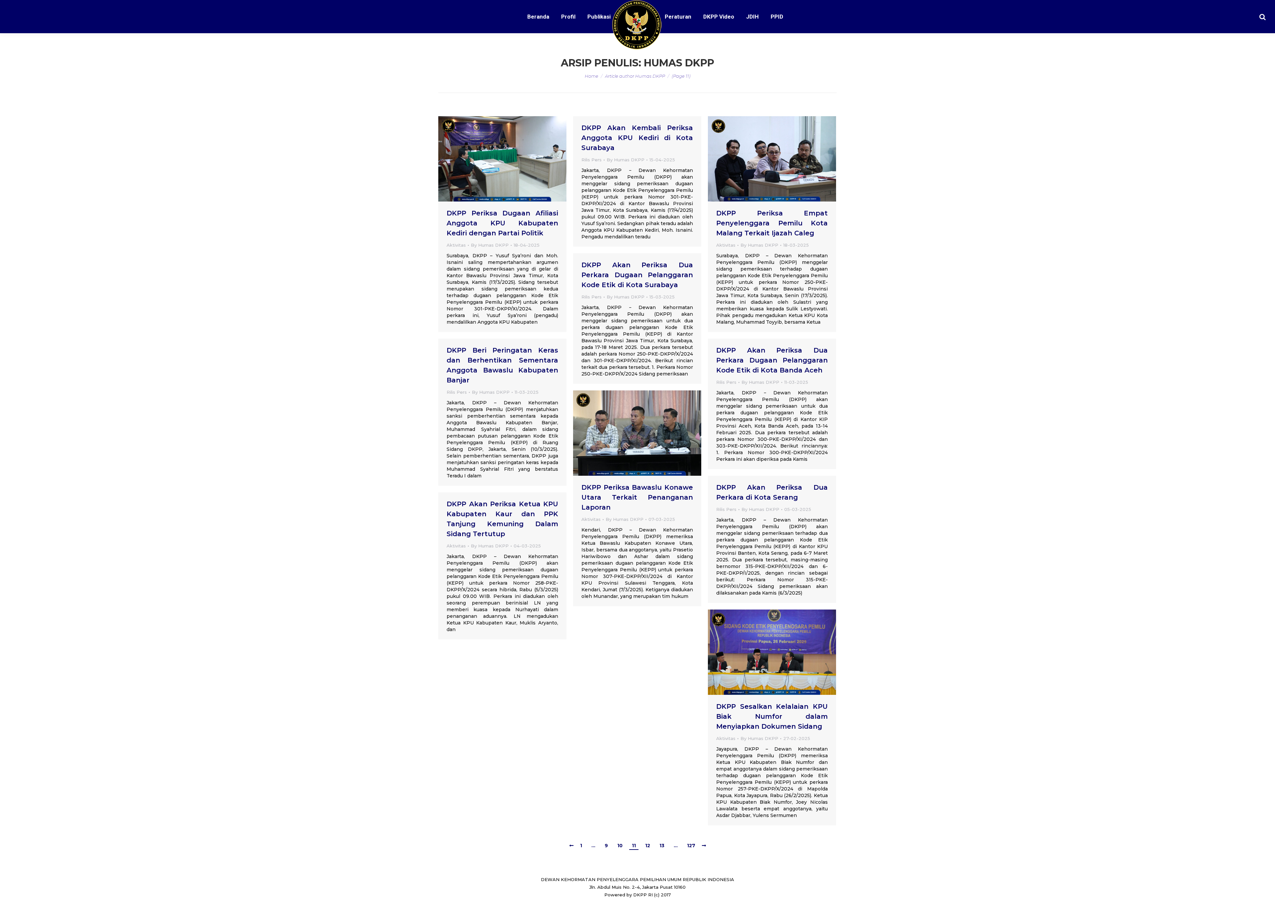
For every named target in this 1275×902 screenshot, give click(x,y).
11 (634, 846)
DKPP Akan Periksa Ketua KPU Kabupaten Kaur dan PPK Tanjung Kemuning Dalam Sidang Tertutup (502, 519)
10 (620, 846)
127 (691, 846)
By (490, 245)
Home (591, 76)
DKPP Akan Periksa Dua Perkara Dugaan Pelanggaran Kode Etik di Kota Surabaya (637, 275)
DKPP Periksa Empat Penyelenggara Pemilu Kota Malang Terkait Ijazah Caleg (772, 223)
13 (661, 846)
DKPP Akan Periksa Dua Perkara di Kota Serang (772, 492)
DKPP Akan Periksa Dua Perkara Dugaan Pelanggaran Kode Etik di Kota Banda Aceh (772, 360)
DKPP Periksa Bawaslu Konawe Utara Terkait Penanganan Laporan (637, 497)
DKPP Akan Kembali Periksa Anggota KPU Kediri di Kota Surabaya (637, 138)
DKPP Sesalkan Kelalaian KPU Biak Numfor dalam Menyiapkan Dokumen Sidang (772, 716)
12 (647, 846)
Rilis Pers (591, 159)
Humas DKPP (679, 63)
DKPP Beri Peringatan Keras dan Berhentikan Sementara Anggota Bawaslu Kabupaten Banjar (502, 365)
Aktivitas (456, 245)
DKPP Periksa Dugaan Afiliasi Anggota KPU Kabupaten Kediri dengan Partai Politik (502, 223)
